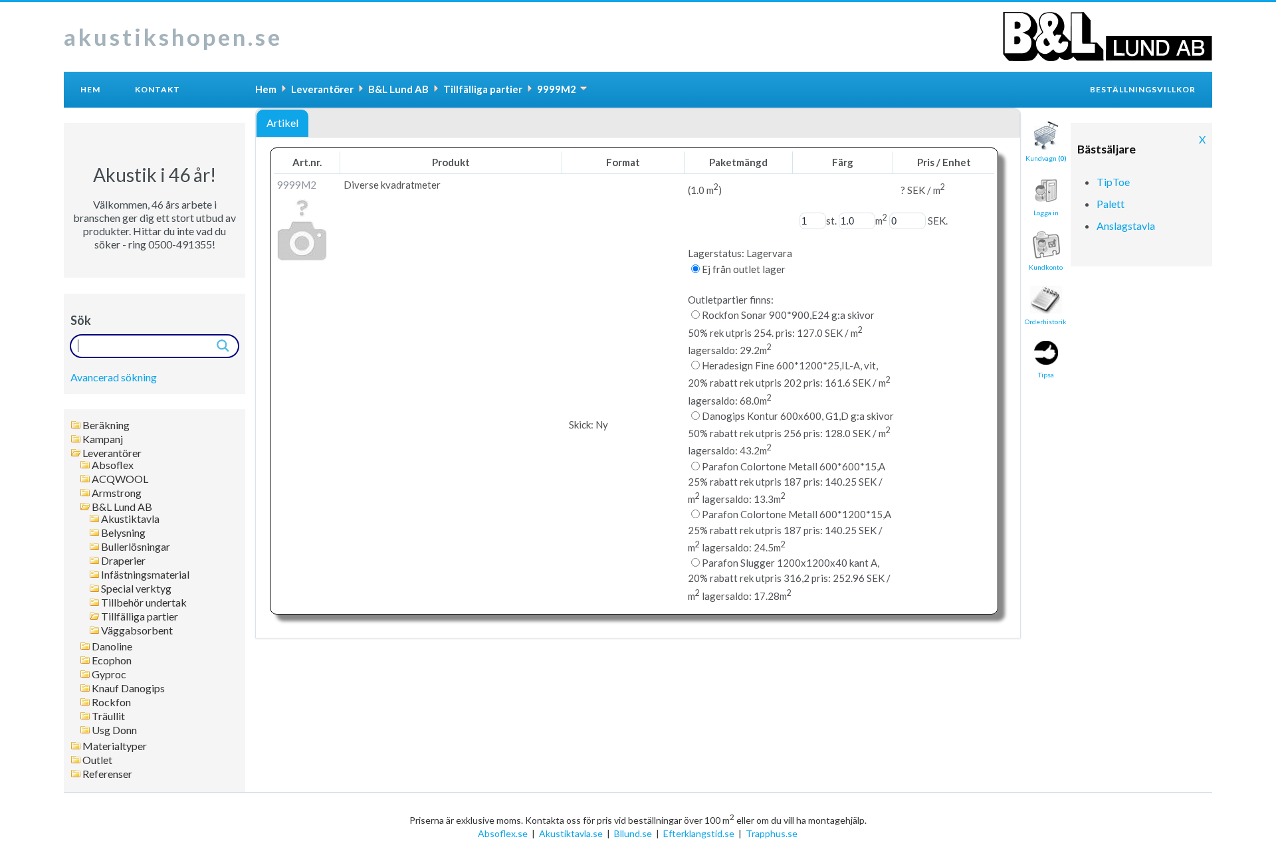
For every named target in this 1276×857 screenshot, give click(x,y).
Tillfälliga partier (139, 616)
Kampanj (102, 439)
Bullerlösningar (135, 547)
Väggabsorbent (137, 630)
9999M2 (556, 89)
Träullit (108, 716)
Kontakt (157, 89)
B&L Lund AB (122, 507)
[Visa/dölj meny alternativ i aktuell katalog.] (583, 88)
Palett (1110, 203)
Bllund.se (633, 833)
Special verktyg (136, 589)
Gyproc (109, 674)
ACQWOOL (120, 479)
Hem (90, 89)
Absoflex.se (503, 833)
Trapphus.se (772, 833)
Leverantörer (112, 453)
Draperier (123, 561)
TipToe (1113, 181)
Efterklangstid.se (698, 833)
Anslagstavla (1126, 225)
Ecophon (112, 660)
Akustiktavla (130, 519)
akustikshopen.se (173, 36)
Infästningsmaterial (145, 575)
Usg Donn (114, 730)
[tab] (282, 124)
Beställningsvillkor (1143, 89)
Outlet (97, 760)
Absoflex (113, 465)
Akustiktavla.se (571, 833)
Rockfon (111, 702)
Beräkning (106, 425)
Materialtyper (114, 746)
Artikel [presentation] (282, 122)
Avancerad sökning (113, 377)
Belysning (123, 533)
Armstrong (117, 493)
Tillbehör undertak (144, 603)
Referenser (107, 774)
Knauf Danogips (128, 688)
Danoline (112, 646)
